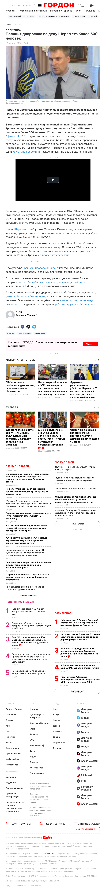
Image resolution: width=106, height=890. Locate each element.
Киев (55, 709)
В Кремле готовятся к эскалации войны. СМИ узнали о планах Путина (80, 666)
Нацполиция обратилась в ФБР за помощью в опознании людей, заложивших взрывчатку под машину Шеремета (52, 388)
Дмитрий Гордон (86, 710)
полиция (10, 333)
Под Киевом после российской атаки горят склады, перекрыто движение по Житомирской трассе (28, 565)
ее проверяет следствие (53, 255)
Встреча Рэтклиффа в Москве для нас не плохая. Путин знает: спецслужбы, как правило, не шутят (75, 499)
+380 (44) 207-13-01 (20, 824)
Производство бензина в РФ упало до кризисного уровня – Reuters (25, 588)
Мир (8, 725)
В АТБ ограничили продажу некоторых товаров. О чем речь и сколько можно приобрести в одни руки (26, 528)
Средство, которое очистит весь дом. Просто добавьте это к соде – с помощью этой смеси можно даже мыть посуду (31, 658)
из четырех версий (25, 151)
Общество (56, 451)
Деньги (9, 720)
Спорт (9, 731)
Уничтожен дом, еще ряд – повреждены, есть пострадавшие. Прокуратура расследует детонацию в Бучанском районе (27, 478)
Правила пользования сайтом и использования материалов (40, 786)
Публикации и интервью (33, 10)
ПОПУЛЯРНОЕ (63, 613)
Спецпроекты (36, 773)
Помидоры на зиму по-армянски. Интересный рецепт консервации (29, 672)
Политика (19, 25)
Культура (10, 737)
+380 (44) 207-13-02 (54, 824)
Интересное (12, 764)
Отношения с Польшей (85, 17)
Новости (10, 10)
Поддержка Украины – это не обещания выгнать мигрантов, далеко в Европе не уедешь (75, 513)
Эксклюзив (35, 745)
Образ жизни (12, 748)
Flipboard (86, 775)
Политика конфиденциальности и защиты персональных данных (39, 798)
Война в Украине (14, 709)
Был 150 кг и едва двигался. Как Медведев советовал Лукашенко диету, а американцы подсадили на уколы (79, 652)
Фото (32, 751)
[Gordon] (59, 5)
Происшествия (90, 400)
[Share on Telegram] (34, 327)
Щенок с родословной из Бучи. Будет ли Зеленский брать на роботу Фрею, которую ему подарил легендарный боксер (51, 437)
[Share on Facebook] (22, 327)
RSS (83, 781)
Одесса (56, 720)
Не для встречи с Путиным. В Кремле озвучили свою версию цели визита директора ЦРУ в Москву (80, 637)
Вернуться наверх (85, 829)
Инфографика (13, 759)
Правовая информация (12, 795)
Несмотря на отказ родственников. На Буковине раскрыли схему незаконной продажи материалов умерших (25, 553)
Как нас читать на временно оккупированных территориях (15, 806)
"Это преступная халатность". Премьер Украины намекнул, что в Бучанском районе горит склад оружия (27, 540)
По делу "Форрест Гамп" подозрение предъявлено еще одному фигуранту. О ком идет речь (27, 491)
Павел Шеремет (24, 333)
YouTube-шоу (36, 767)
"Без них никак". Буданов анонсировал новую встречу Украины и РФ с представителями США (80, 679)
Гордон (9, 25)
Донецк (57, 725)
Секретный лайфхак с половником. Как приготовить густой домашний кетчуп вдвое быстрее (84, 435)
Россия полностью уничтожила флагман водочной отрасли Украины (74, 479)
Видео (32, 756)
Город (56, 704)
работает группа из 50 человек (75, 304)
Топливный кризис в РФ (21, 17)
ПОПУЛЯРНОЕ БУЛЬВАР (20, 602)
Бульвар (90, 10)
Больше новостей (28, 595)
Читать (90, 344)
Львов (56, 714)
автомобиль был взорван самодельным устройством (52, 282)
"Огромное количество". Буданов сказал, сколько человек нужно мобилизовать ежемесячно (27, 577)
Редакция (11, 782)
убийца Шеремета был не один (25, 296)
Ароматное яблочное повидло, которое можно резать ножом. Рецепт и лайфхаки (31, 626)
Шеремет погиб (24, 229)
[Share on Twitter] (28, 327)
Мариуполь (59, 742)
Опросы (33, 762)
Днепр (56, 737)
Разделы (33, 704)
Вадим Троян (40, 333)
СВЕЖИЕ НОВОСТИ (17, 466)
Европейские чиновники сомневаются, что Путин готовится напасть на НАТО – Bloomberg (28, 516)
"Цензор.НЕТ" (14, 136)
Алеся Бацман (89, 760)
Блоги (78, 10)
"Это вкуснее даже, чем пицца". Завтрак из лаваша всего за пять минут (28, 611)
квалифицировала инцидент (40, 268)
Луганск (57, 748)
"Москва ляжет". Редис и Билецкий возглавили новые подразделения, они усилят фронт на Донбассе (79, 623)
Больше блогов (77, 524)
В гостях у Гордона (61, 10)
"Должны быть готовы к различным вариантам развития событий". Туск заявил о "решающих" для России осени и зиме (28, 504)
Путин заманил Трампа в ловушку (76, 488)
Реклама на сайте (15, 788)
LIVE (31, 740)
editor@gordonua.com (89, 824)
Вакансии (11, 777)
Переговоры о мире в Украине (54, 17)
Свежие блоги (64, 462)
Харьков (57, 731)
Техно (9, 742)
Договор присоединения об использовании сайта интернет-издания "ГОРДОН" (40, 811)
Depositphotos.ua (47, 853)
